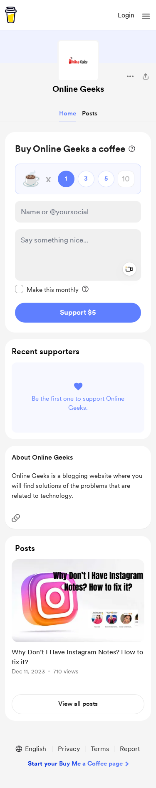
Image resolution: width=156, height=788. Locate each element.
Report (130, 749)
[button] (146, 16)
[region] (78, 232)
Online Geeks (78, 89)
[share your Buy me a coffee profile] (145, 76)
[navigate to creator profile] (78, 60)
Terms (100, 749)
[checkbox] (47, 289)
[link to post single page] (78, 618)
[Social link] (16, 518)
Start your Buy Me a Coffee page (75, 763)
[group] (78, 621)
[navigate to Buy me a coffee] (11, 15)
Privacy (69, 749)
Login (126, 15)
